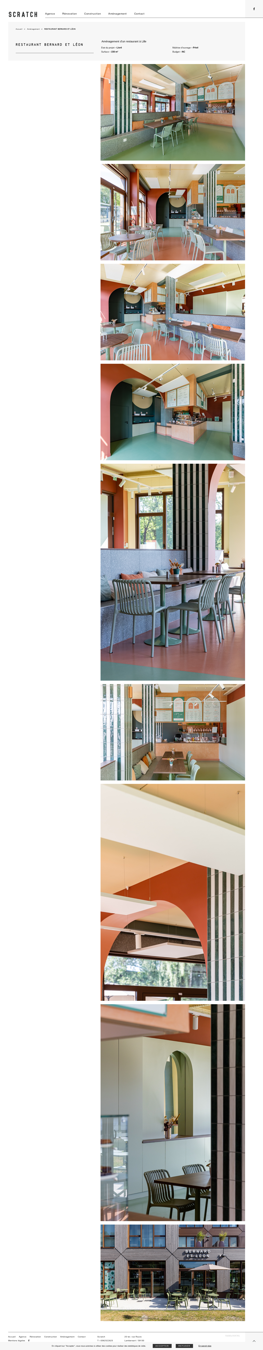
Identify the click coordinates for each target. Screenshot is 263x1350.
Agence (50, 14)
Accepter (162, 1346)
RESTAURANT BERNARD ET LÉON (60, 29)
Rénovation (69, 14)
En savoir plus (204, 1346)
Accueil (19, 29)
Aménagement (117, 14)
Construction (92, 14)
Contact (139, 14)
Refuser (184, 1346)
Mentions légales (16, 1340)
